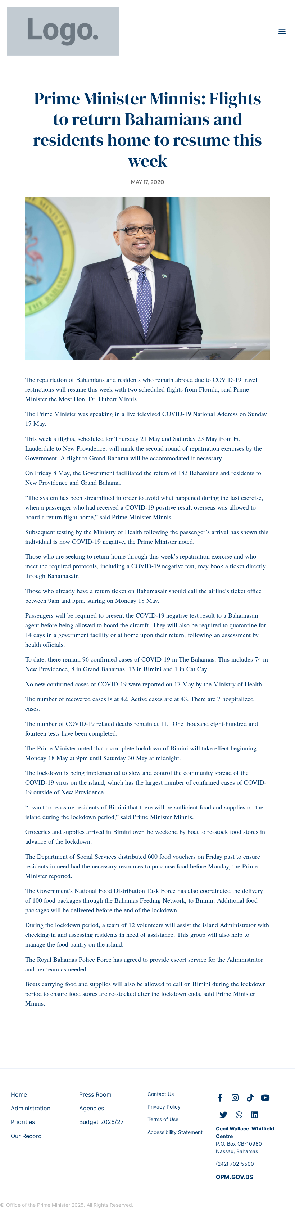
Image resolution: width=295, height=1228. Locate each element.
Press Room (95, 1094)
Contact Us (161, 1094)
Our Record (26, 1135)
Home (19, 1094)
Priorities (23, 1121)
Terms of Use (163, 1119)
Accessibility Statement (175, 1132)
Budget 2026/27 (101, 1121)
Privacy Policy (164, 1106)
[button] (282, 31)
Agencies (91, 1108)
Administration (30, 1108)
